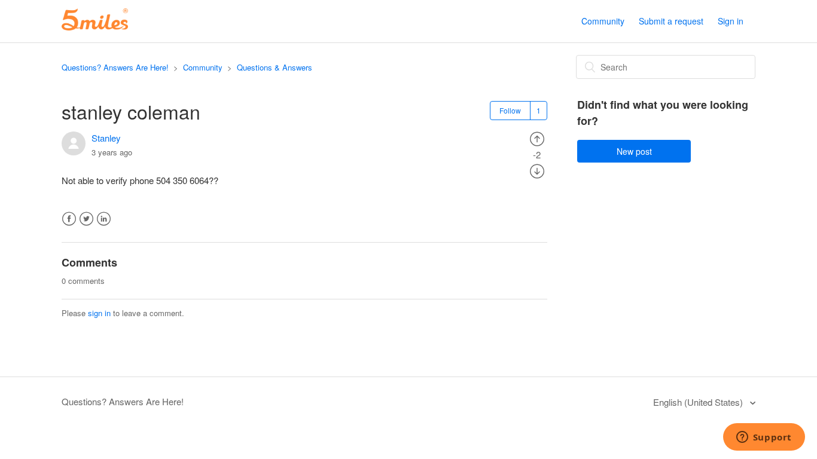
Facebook (69, 219)
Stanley (106, 137)
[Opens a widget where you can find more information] (764, 438)
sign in (99, 313)
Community (602, 21)
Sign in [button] (730, 21)
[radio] (537, 137)
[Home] (95, 26)
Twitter (86, 219)
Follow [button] (510, 110)
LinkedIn (103, 219)
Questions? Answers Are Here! (115, 67)
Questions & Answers (274, 67)
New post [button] (634, 151)
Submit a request (671, 21)
